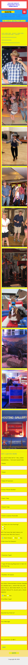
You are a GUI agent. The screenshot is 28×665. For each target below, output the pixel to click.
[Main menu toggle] (24, 12)
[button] (8, 12)
